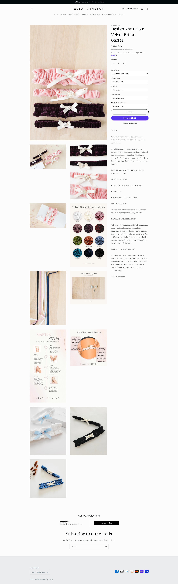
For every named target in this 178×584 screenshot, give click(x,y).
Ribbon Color (115, 78)
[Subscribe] (106, 546)
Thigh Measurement (118, 103)
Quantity (114, 59)
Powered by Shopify (47, 579)
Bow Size (114, 86)
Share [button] (116, 130)
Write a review (106, 523)
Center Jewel (115, 94)
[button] (32, 8)
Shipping (114, 49)
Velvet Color (115, 70)
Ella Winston (37, 579)
